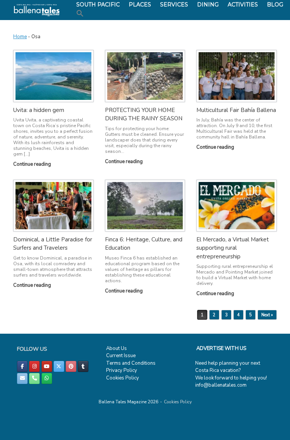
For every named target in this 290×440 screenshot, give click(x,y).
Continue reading (32, 164)
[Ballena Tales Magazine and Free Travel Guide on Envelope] (22, 378)
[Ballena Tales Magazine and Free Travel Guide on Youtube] (47, 366)
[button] (80, 13)
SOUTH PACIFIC (98, 4)
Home (20, 36)
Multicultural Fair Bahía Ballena (236, 110)
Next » (267, 315)
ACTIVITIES (243, 4)
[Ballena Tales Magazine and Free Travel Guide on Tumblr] (83, 366)
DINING (208, 4)
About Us (116, 348)
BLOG (275, 4)
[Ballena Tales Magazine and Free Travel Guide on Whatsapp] (47, 378)
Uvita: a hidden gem (38, 110)
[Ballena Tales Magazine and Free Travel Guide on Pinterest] (71, 366)
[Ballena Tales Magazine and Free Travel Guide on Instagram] (34, 366)
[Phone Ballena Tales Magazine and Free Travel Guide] (34, 378)
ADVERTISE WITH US (221, 348)
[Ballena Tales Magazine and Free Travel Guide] (37, 10)
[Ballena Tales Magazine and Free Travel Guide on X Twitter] (59, 366)
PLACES (140, 4)
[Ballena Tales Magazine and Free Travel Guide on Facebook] (22, 366)
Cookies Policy (122, 378)
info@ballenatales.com (221, 385)
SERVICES (174, 4)
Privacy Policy (121, 370)
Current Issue (121, 355)
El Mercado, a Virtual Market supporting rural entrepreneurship (232, 248)
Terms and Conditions (131, 363)
